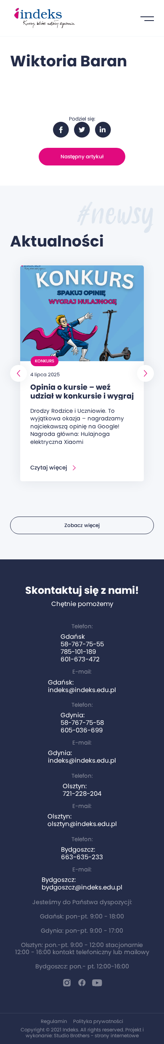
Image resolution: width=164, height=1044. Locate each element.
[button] (147, 18)
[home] (42, 18)
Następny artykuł (82, 156)
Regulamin (54, 1021)
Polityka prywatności (98, 1021)
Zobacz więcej (82, 525)
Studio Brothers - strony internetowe (96, 1035)
